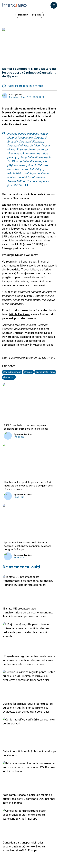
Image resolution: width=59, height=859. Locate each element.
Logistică (36, 15)
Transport (23, 15)
